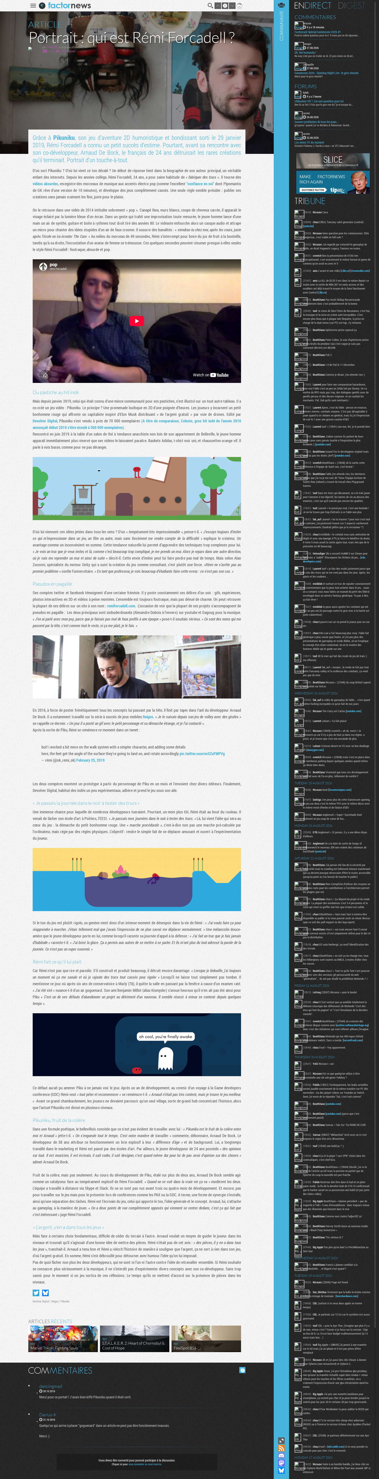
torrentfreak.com (352, 1040)
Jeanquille (308, 64)
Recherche (210, 5)
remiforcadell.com (121, 605)
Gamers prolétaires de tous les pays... (316, 122)
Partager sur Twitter (36, 1293)
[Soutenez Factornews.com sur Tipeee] (333, 192)
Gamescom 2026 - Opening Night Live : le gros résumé (326, 73)
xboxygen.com (315, 750)
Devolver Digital (45, 420)
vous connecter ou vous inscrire (145, 1464)
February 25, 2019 (90, 760)
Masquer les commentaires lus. (242, 1370)
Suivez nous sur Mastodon (281, 1463)
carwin (306, 113)
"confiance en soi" (200, 183)
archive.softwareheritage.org (352, 1025)
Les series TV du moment (309, 142)
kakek (306, 92)
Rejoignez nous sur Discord (281, 1455)
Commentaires (315, 17)
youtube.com (323, 444)
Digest (351, 5)
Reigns (148, 716)
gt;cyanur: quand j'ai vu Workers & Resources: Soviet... (323, 125)
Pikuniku (64, 137)
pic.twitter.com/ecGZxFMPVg (202, 753)
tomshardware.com (347, 1296)
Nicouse (307, 23)
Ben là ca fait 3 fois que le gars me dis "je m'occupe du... (324, 104)
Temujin (307, 44)
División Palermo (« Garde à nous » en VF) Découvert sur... (325, 146)
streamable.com (360, 271)
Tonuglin (52, 46)
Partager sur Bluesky (45, 1293)
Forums (306, 86)
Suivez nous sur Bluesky (281, 1470)
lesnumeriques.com (340, 790)
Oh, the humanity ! (305, 52)
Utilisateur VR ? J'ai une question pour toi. (319, 101)
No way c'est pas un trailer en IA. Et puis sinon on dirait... (325, 56)
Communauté (281, 718)
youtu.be (308, 226)
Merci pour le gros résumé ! (309, 76)
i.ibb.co (345, 271)
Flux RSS (281, 1448)
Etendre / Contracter (281, 1440)
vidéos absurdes (45, 183)
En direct (313, 5)
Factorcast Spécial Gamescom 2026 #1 (318, 32)
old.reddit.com (336, 1447)
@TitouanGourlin (68, 51)
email (50, 51)
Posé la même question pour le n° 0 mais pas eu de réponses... (327, 35)
